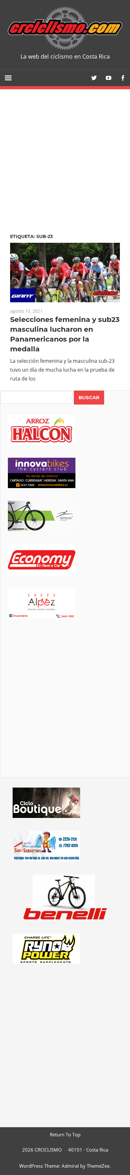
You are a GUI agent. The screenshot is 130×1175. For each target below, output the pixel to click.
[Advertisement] (65, 707)
